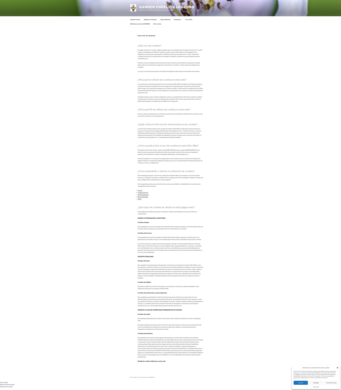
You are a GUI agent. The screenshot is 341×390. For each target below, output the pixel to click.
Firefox (140, 190)
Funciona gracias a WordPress (146, 377)
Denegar (316, 383)
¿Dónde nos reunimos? (150, 19)
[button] (337, 368)
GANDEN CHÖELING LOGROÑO (166, 7)
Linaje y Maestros (165, 19)
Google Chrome (143, 192)
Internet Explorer (143, 195)
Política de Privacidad (7, 384)
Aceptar (300, 383)
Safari (140, 199)
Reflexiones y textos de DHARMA (140, 24)
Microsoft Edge (143, 197)
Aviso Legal (316, 386)
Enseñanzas (177, 19)
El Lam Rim (189, 19)
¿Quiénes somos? (135, 19)
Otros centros (157, 24)
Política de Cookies (6, 387)
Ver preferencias (331, 383)
